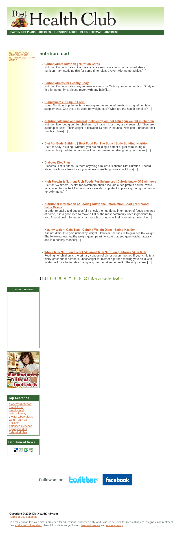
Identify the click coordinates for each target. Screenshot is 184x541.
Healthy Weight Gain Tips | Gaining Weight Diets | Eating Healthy (89, 229)
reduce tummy (17, 413)
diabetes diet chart (20, 404)
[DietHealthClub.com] (64, 18)
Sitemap (96, 32)
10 (85, 278)
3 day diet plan (18, 432)
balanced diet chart (20, 426)
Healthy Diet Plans (22, 32)
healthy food (16, 410)
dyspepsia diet (18, 429)
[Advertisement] (23, 320)
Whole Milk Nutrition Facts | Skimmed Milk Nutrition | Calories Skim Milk (95, 252)
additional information (28, 525)
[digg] (21, 450)
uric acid (14, 423)
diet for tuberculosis (21, 416)
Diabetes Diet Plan (57, 162)
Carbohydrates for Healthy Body (66, 83)
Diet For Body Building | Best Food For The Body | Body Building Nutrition (96, 143)
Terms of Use (17, 516)
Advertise (111, 32)
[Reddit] (31, 450)
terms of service (90, 525)
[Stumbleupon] (26, 450)
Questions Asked (65, 32)
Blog (84, 32)
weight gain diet (18, 419)
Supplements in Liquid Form (64, 102)
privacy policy (114, 525)
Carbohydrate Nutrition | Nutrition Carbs (72, 64)
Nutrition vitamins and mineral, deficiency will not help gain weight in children (99, 121)
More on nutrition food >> (106, 278)
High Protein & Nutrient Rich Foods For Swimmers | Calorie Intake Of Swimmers (100, 181)
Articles (44, 32)
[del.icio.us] (16, 450)
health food (16, 407)
